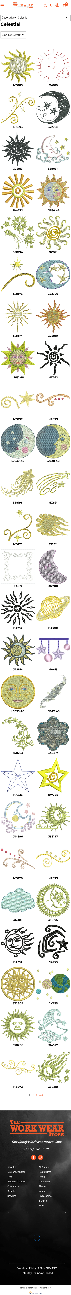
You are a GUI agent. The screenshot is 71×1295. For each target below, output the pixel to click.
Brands (11, 1191)
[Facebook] (33, 1157)
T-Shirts (43, 1200)
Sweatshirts (45, 1196)
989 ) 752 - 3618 (37, 1149)
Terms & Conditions (28, 1288)
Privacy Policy (45, 1288)
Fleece (42, 1186)
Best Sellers (45, 1172)
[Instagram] (40, 1157)
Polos (42, 1176)
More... (42, 1205)
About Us (12, 1167)
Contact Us (13, 1186)
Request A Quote (16, 1181)
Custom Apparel (16, 1172)
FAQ (9, 1176)
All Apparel (44, 1167)
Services (11, 1196)
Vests (42, 1191)
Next (40, 1095)
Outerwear (44, 1181)
